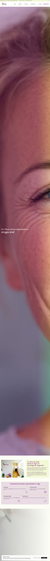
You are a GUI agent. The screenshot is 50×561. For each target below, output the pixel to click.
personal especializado (30, 468)
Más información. (28, 558)
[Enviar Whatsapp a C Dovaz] (47, 0)
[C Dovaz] (4, 4)
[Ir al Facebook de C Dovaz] (49, 0)
